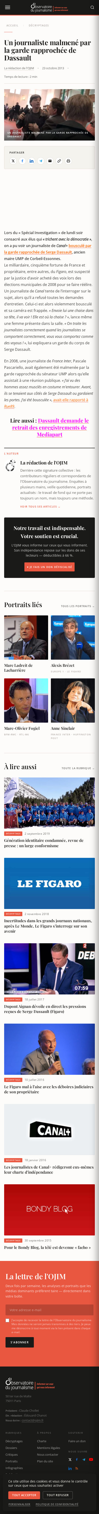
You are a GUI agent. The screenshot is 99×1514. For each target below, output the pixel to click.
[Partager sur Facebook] (22, 161)
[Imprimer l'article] (68, 161)
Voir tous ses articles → (40, 506)
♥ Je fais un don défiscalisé (49, 567)
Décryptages (39, 25)
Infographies (14, 1468)
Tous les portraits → (78, 606)
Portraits (11, 1461)
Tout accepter (24, 1495)
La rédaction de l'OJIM (19, 68)
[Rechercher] (92, 7)
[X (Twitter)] (70, 1459)
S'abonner (20, 1342)
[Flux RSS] (76, 1468)
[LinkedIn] (70, 1468)
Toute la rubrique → (78, 768)
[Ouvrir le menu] (7, 7)
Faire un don (77, 1441)
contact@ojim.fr (33, 1420)
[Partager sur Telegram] (40, 161)
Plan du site (45, 1461)
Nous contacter (47, 1454)
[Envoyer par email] (50, 161)
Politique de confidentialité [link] (57, 1504)
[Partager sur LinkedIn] (31, 161)
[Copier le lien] (59, 161)
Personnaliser (19, 1504)
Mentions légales (48, 1448)
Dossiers (11, 1448)
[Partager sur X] (13, 161)
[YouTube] (91, 1459)
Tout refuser (58, 1495)
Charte (41, 1441)
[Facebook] (77, 1459)
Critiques (12, 1454)
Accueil (12, 25)
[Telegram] (84, 1459)
